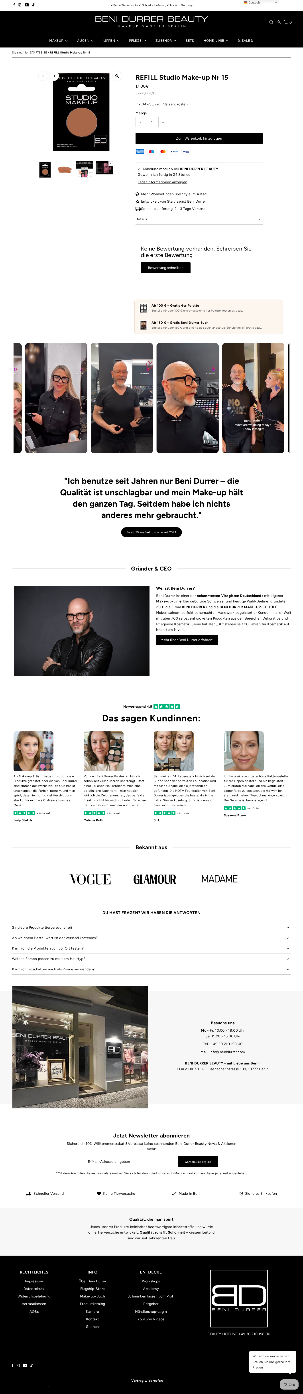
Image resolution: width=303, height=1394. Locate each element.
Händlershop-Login (151, 1311)
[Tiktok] (33, 5)
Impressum (34, 1281)
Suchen (92, 1327)
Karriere (92, 1311)
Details (141, 219)
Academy (151, 1289)
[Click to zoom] (117, 76)
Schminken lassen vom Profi (151, 1296)
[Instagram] (19, 5)
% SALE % (246, 41)
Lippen (109, 41)
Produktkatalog (92, 1304)
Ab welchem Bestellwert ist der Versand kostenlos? (55, 938)
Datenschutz (34, 1289)
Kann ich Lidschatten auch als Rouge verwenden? (53, 969)
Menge (141, 113)
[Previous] (43, 76)
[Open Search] (271, 22)
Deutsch (254, 2)
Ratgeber (150, 1304)
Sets (190, 41)
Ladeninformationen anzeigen (162, 182)
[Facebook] (14, 5)
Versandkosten (175, 104)
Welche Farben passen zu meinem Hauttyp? (48, 959)
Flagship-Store (92, 1289)
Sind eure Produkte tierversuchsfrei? (42, 927)
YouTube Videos (151, 1319)
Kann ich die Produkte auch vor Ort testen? (48, 948)
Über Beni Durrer (92, 1281)
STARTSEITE (38, 52)
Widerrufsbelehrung (34, 1296)
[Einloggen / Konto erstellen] (279, 22)
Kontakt (92, 1319)
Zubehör (164, 41)
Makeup (56, 41)
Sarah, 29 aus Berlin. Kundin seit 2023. (151, 532)
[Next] (54, 76)
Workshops (151, 1281)
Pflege (136, 41)
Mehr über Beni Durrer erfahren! (187, 640)
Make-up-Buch (92, 1296)
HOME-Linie (214, 41)
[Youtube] (27, 5)
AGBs (34, 1311)
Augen (83, 41)
